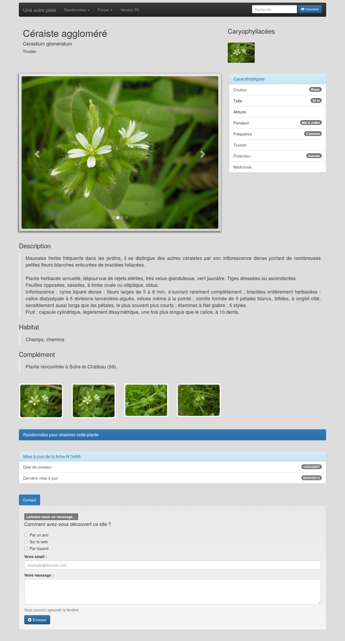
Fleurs (104, 9)
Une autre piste (39, 9)
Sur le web (39, 541)
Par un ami (39, 535)
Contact (29, 500)
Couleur (276, 89)
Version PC (129, 9)
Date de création (171, 467)
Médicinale (242, 167)
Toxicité (239, 145)
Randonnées (75, 9)
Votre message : (39, 575)
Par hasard (39, 548)
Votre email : (35, 556)
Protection (276, 156)
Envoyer (39, 619)
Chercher (311, 9)
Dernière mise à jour (171, 478)
